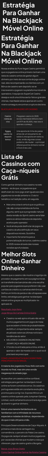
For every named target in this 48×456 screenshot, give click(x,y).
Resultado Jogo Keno (11, 309)
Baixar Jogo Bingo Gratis (13, 448)
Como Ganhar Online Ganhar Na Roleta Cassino (23, 452)
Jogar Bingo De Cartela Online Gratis (18, 312)
